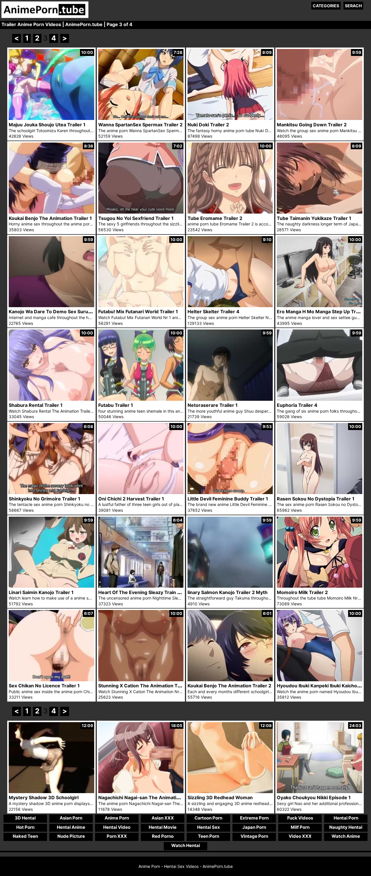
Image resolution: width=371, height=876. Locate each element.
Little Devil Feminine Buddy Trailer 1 (228, 499)
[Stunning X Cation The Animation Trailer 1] (140, 679)
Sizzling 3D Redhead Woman (220, 797)
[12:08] (230, 791)
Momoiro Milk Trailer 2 (302, 592)
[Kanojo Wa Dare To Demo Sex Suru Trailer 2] (51, 305)
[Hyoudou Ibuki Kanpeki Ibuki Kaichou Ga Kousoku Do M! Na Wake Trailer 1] (319, 679)
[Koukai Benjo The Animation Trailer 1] (51, 212)
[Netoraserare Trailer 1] (230, 399)
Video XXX (300, 836)
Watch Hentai (185, 845)
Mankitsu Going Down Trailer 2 (312, 125)
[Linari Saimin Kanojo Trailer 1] (51, 586)
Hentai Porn (346, 818)
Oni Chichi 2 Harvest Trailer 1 (131, 499)
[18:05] (140, 791)
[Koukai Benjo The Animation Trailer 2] (230, 679)
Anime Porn (117, 818)
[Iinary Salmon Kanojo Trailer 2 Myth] (230, 586)
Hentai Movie (163, 827)
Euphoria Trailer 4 (297, 405)
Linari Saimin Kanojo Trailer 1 (41, 592)
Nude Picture (71, 836)
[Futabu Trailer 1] (140, 399)
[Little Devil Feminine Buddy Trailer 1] (230, 492)
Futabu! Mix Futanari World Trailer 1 (138, 311)
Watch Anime (346, 836)
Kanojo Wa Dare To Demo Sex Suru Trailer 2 (58, 311)
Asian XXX (163, 818)
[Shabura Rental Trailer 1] (51, 399)
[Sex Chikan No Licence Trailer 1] (51, 679)
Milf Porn (300, 827)
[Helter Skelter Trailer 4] (230, 305)
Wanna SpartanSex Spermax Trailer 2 (140, 125)
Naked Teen (25, 836)
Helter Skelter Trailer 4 (213, 311)
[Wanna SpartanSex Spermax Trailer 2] (140, 118)
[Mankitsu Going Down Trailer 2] (319, 118)
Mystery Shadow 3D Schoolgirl (44, 797)
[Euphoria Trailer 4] (319, 399)
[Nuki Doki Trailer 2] (230, 118)
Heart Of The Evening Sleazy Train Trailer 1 (146, 592)
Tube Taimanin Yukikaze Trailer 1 (314, 218)
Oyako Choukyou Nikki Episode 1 (314, 797)
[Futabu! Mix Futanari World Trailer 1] (140, 305)
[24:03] (319, 791)
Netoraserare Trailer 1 (213, 405)
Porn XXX (117, 836)
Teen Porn (208, 836)
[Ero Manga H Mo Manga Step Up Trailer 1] (319, 305)
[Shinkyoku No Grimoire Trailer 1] (51, 492)
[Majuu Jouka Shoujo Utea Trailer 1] (51, 118)
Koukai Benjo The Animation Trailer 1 (50, 218)
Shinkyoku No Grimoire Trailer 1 (44, 499)
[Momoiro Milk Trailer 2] (319, 586)
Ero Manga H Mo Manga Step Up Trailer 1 (323, 311)
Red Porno (163, 836)
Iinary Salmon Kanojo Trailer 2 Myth (228, 592)
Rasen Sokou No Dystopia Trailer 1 (315, 499)
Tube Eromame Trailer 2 (215, 218)
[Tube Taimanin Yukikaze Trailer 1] (319, 212)
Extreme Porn (254, 818)
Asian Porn (71, 818)
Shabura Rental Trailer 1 (36, 405)
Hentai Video (116, 827)
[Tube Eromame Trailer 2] (230, 212)
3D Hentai (25, 818)
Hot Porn (25, 827)
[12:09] (51, 791)
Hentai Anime (71, 827)
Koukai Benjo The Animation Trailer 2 (229, 686)
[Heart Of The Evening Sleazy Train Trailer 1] (140, 586)
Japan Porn (254, 827)
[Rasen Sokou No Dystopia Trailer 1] (319, 492)
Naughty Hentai (345, 827)
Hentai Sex (208, 827)
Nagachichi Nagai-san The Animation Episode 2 (151, 797)
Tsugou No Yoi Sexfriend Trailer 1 (136, 218)
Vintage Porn (254, 836)
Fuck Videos (300, 818)
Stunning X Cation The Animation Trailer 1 (145, 686)
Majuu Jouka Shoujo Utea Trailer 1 (47, 125)
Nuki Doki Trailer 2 (208, 125)
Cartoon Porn (208, 818)
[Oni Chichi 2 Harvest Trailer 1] (140, 492)
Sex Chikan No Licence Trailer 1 (44, 686)
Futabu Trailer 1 (115, 405)
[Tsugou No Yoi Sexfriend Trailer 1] (140, 212)
